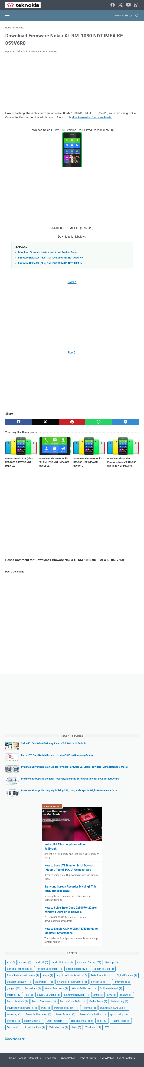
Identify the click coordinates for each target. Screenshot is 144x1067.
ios (29, 994)
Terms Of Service (87, 1058)
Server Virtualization (93, 1014)
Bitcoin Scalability (77, 968)
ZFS (109, 1027)
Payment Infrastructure (22, 1007)
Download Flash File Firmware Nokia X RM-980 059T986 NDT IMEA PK (121, 462)
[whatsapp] (98, 422)
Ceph (48, 975)
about (22, 1058)
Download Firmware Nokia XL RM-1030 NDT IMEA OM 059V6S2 (54, 462)
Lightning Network (76, 994)
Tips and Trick (82, 1020)
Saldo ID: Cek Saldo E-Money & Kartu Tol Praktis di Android (53, 743)
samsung (14, 1014)
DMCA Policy (107, 1058)
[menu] (9, 15)
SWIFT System (57, 1020)
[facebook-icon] (112, 5)
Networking (119, 1001)
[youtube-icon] (128, 5)
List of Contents (126, 1058)
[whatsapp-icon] (136, 5)
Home (12, 1058)
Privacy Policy (67, 1058)
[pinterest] (72, 422)
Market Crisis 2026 (72, 1001)
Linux (98, 994)
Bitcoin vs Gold (104, 968)
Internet (14, 994)
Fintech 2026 (100, 981)
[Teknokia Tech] (25, 5)
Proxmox (89, 1007)
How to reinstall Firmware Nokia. (92, 117)
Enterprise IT (44, 981)
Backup (111, 962)
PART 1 (72, 282)
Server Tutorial (65, 1014)
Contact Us (35, 1058)
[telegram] (125, 422)
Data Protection (102, 975)
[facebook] (18, 422)
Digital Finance (127, 975)
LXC (111, 994)
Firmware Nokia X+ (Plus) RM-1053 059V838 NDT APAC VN (50, 257)
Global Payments (56, 988)
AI (11, 962)
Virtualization (58, 1027)
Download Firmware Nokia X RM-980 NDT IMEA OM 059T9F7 (89, 462)
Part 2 (71, 352)
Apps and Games (89, 962)
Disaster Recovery (19, 981)
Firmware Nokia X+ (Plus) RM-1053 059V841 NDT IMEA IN (50, 263)
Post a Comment (49, 51)
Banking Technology (20, 968)
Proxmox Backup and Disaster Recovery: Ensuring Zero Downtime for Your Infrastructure (70, 778)
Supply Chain (33, 1020)
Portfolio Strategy (66, 1007)
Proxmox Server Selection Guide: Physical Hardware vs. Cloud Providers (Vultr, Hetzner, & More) (74, 766)
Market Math (98, 1001)
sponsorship (119, 1014)
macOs (126, 994)
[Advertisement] (72, 82)
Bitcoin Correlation (49, 968)
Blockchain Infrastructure (23, 975)
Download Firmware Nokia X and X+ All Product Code (47, 252)
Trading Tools (120, 1020)
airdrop (25, 962)
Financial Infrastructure (72, 981)
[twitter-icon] (120, 5)
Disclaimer (50, 1058)
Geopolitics (33, 988)
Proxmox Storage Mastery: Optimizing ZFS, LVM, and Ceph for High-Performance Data (69, 790)
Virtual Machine (34, 1027)
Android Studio (62, 962)
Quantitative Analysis (113, 1007)
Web (76, 1027)
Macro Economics (44, 1001)
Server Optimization (38, 1014)
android (41, 962)
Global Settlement (84, 988)
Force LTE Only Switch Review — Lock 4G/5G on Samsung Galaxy (57, 755)
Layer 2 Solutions (48, 994)
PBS (45, 1007)
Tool (102, 1020)
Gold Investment (111, 988)
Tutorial (13, 1027)
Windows (93, 1027)
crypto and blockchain (72, 975)
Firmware (122, 981)
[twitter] (45, 422)
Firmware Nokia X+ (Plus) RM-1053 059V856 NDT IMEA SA (19, 462)
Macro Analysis (17, 1001)
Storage (13, 1020)
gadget (13, 988)
